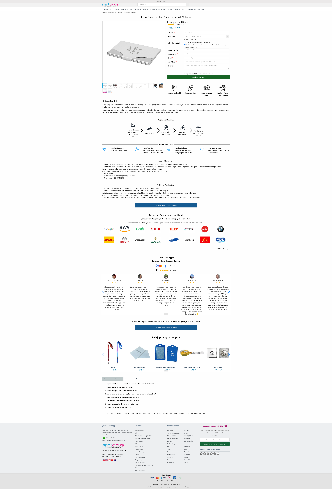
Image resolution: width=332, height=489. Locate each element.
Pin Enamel (170, 452)
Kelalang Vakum (188, 436)
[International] (103, 461)
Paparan (169, 460)
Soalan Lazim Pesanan (113, 379)
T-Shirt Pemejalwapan (173, 433)
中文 (164, 1)
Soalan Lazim (139, 446)
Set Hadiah (187, 433)
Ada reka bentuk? (174, 43)
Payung (186, 462)
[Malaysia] (106, 461)
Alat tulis (169, 457)
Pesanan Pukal (112, 12)
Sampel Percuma (140, 462)
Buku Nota (187, 446)
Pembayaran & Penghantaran (143, 436)
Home (104, 12)
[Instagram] (208, 454)
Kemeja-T (170, 430)
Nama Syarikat (173, 50)
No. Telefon (172, 62)
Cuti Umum (138, 468)
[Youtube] (211, 454)
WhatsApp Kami (199, 77)
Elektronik (187, 457)
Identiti (120, 12)
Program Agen (139, 460)
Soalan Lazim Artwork (134, 379)
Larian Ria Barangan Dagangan (144, 465)
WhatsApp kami (144, 413)
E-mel (170, 58)
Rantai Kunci (187, 444)
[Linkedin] (214, 454)
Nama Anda (173, 54)
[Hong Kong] (112, 461)
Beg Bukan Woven (172, 438)
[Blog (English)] (218, 454)
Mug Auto (186, 452)
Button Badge (171, 444)
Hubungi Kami (139, 441)
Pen (168, 446)
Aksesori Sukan (188, 460)
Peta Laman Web (140, 470)
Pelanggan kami (139, 449)
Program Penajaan (140, 457)
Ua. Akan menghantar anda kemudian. (197, 43)
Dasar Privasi (171, 481)
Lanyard (169, 441)
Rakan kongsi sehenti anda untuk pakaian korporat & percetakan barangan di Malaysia (166, 487)
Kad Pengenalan (188, 441)
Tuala (185, 449)
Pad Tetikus (187, 454)
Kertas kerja (170, 462)
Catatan (170, 66)
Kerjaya (137, 454)
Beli (136, 433)
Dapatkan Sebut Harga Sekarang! (166, 205)
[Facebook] (204, 454)
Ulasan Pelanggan (140, 452)
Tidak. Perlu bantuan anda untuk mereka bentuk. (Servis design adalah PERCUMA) (206, 46)
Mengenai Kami (139, 430)
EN (157, 1)
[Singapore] (109, 461)
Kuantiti (171, 32)
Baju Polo (186, 430)
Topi (168, 449)
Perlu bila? (171, 37)
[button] (103, 291)
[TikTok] (201, 454)
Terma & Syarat (161, 481)
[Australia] (115, 461)
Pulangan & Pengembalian (143, 438)
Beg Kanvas (187, 438)
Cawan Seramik (171, 436)
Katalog (190, 9)
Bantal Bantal (171, 454)
